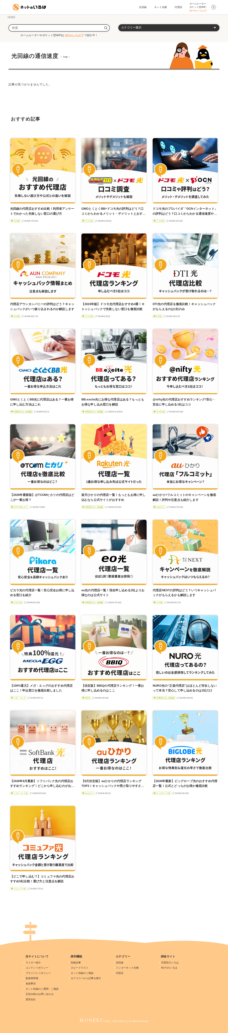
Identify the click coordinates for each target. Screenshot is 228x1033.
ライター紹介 (33, 962)
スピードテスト (80, 967)
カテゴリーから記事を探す (86, 978)
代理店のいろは (170, 962)
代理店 (119, 973)
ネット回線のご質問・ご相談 (42, 988)
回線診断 (76, 962)
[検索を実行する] (105, 28)
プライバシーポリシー (38, 973)
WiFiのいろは (72, 35)
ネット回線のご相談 (82, 973)
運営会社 (31, 999)
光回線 (119, 962)
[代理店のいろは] (28, 7)
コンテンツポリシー (37, 967)
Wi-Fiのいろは (169, 967)
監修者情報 (32, 978)
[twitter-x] (213, 7)
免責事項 (31, 983)
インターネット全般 (127, 967)
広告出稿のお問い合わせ (40, 994)
